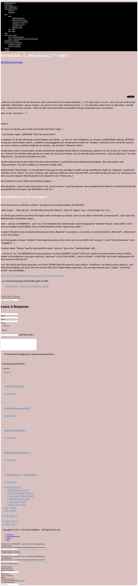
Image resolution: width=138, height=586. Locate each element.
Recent (8, 372)
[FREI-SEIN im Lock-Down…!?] (8, 446)
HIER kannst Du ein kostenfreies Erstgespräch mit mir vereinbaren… (33, 276)
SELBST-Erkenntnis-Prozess (19, 20)
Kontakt (7, 48)
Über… (6, 33)
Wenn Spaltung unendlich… (18, 408)
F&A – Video (11, 29)
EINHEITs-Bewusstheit (18, 18)
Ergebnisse (11, 10)
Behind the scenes (17, 27)
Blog (6, 14)
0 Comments (17, 62)
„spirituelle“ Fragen (17, 26)
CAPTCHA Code (26, 335)
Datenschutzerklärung (13, 536)
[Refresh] (4, 330)
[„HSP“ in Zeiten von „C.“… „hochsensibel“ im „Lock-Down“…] (8, 380)
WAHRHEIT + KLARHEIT (14, 44)
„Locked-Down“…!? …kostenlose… (21, 475)
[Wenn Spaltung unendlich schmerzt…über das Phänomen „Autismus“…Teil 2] (8, 402)
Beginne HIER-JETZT (10, 3)
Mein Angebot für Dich (11, 9)
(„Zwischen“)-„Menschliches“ (20, 22)
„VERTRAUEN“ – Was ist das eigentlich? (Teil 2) (27, 286)
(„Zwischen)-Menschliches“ (21, 496)
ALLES (10, 16)
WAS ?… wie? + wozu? (11, 35)
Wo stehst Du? (9, 5)
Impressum (9, 534)
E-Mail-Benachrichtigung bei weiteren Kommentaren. (29, 354)
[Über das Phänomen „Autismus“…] (8, 424)
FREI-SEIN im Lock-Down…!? (18, 453)
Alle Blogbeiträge (13, 487)
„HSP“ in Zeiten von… (15, 386)
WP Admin (6, 62)
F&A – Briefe (11, 31)
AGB (7, 540)
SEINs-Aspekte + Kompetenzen (13, 42)
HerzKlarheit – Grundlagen (12, 41)
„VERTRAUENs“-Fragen (18, 24)
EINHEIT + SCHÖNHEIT (14, 46)
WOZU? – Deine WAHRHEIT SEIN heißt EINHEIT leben (23, 39)
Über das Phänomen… (15, 430)
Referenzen (11, 12)
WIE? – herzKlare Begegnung (16, 37)
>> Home (7, 50)
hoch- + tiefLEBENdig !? (11, 7)
